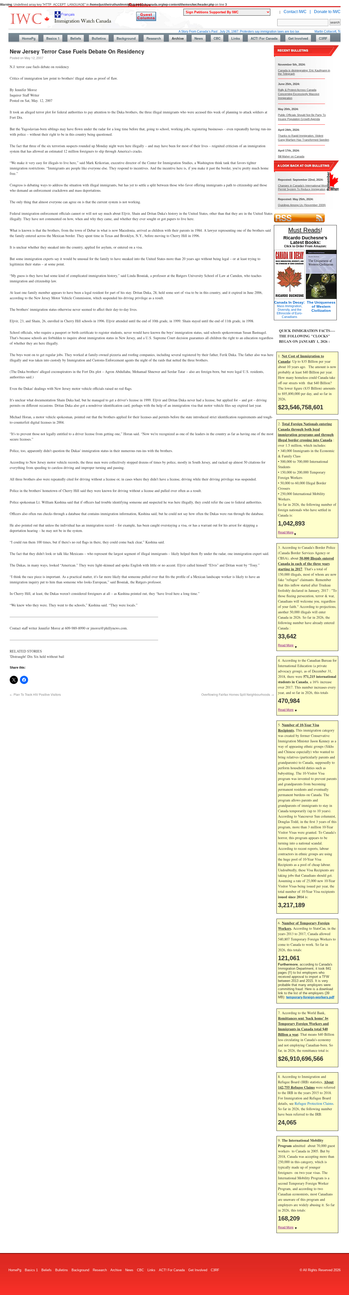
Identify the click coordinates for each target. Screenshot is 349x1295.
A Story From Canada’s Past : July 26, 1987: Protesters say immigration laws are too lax (216, 31)
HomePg (29, 38)
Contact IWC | (297, 11)
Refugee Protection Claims (314, 1103)
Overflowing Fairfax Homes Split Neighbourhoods (237, 694)
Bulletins (99, 38)
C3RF (323, 38)
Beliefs (75, 38)
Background (126, 38)
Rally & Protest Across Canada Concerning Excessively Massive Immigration (298, 94)
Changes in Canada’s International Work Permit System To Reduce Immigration (303, 187)
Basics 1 (53, 38)
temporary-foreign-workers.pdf (310, 997)
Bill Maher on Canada (291, 156)
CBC (217, 38)
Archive (178, 38)
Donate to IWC (327, 11)
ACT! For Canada (264, 38)
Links (235, 38)
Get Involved (298, 38)
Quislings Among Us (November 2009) (302, 205)
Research (153, 38)
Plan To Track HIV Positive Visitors (35, 694)
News (198, 38)
